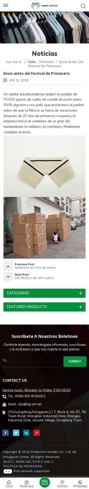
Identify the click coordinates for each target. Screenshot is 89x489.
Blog (7, 461)
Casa (32, 62)
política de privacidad (22, 466)
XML (47, 461)
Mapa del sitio (28, 461)
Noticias (46, 62)
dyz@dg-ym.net (30, 404)
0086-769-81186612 (30, 396)
